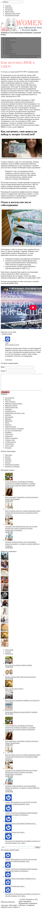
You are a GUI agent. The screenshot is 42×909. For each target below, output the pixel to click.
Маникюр (8, 421)
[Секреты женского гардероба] (4, 567)
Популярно (9, 650)
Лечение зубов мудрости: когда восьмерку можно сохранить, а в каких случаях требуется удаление (22, 544)
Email (3, 371)
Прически (8, 436)
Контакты (8, 8)
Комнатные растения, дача (15, 413)
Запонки (8, 461)
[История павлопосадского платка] (4, 607)
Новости (8, 425)
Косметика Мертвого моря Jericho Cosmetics (21, 712)
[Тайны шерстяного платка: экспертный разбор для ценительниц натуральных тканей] (4, 559)
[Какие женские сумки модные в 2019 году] (4, 591)
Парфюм (8, 432)
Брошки (8, 459)
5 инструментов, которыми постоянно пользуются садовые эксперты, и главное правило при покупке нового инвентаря (20, 483)
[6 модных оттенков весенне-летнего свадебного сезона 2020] (4, 575)
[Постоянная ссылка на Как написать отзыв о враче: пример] (9, 663)
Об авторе (9, 9)
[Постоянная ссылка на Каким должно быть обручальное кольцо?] (9, 675)
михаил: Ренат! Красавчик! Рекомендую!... (20, 823)
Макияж (8, 51)
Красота (8, 46)
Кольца (7, 463)
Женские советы (11, 405)
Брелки (7, 457)
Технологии (9, 444)
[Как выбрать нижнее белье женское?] (4, 646)
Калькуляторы (10, 53)
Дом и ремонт (10, 401)
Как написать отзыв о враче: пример (18, 665)
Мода (7, 40)
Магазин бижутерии (12, 13)
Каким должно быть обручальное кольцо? (20, 677)
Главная (8, 6)
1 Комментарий (32, 72)
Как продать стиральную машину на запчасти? (22, 700)
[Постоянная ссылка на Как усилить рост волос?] (9, 687)
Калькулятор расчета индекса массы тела (24, 55)
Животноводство (11, 407)
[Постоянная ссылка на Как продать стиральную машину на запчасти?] (9, 698)
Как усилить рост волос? (14, 689)
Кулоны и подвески (12, 466)
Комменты (9, 654)
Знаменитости (10, 42)
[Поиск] (2, 2)
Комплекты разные (12, 464)
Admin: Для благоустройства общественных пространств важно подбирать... (21, 814)
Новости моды (10, 38)
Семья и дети (10, 440)
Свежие (8, 652)
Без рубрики (9, 398)
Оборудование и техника (14, 428)
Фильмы (8, 448)
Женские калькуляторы (13, 403)
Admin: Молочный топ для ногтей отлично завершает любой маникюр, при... (21, 803)
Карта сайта (9, 11)
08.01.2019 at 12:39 (12, 345)
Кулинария (9, 417)
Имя (2, 367)
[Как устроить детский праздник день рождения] (4, 583)
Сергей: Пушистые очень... (15, 832)
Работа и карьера (11, 438)
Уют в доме (9, 446)
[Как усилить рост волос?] (4, 638)
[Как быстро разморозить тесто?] (4, 630)
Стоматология (10, 442)
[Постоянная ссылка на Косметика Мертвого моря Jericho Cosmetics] (9, 710)
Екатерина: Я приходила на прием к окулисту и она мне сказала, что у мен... (22, 842)
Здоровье (8, 48)
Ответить (8, 360)
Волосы (8, 44)
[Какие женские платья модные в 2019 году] (4, 614)
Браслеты (8, 455)
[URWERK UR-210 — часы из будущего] (4, 599)
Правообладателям (12, 15)
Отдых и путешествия (10, 72)
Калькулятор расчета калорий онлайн (23, 57)
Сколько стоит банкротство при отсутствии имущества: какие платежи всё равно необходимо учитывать (21, 528)
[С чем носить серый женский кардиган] (4, 622)
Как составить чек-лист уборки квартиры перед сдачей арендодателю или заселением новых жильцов (22, 513)
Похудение (9, 49)
